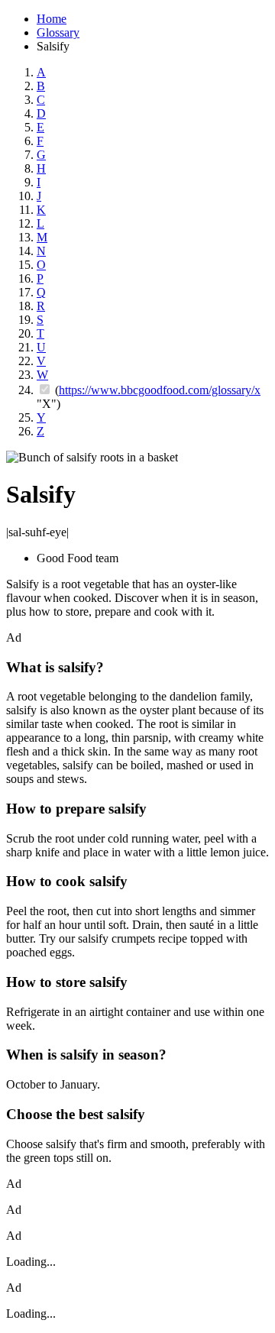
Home (51, 18)
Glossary (58, 32)
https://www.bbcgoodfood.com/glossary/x (159, 389)
